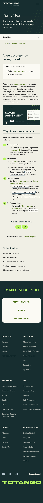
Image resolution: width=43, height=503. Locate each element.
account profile (15, 150)
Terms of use (28, 386)
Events (4, 395)
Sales (25, 360)
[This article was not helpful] (25, 227)
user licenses (19, 71)
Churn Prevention (29, 342)
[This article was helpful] (18, 227)
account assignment (21, 84)
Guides (4, 400)
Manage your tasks (10, 257)
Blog (4, 405)
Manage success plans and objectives (17, 270)
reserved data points (23, 181)
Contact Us (6, 447)
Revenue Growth (29, 346)
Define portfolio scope (11, 253)
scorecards (16, 208)
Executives (27, 365)
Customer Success (30, 356)
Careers (5, 442)
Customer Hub (7, 409)
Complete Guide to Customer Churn (9, 415)
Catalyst (5, 346)
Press (4, 438)
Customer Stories (8, 391)
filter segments (26, 206)
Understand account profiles (13, 262)
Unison (4, 351)
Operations (27, 370)
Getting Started (29, 433)
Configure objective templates (14, 266)
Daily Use (6, 37)
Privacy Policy (28, 391)
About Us (5, 433)
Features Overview (9, 356)
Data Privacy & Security (32, 409)
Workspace (22, 43)
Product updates (29, 456)
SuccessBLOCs (29, 442)
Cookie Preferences (30, 405)
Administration (28, 447)
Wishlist (26, 461)
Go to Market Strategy (31, 351)
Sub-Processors (29, 400)
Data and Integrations (31, 451)
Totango (6, 43)
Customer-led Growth (10, 386)
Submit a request (30, 237)
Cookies (26, 395)
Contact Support (35, 474)
